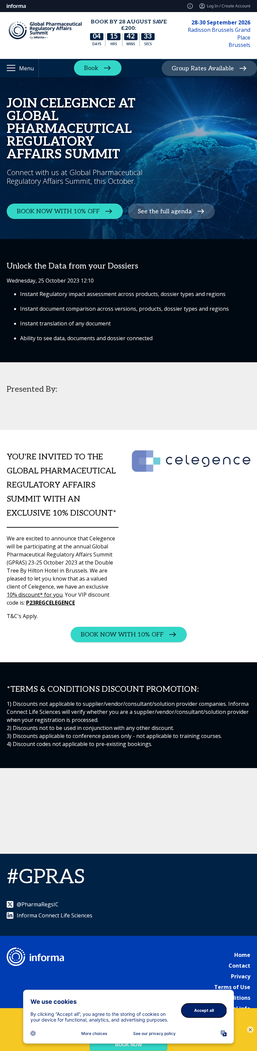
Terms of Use (232, 987)
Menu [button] (26, 68)
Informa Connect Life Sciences (54, 915)
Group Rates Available (203, 68)
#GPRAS (46, 877)
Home (242, 955)
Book (91, 68)
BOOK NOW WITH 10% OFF (58, 211)
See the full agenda (165, 211)
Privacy (240, 976)
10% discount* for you (35, 594)
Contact (239, 965)
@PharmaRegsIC (38, 904)
